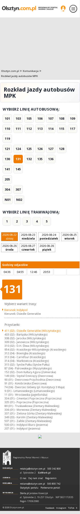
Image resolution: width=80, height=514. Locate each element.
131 (18, 159)
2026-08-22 (9, 236)
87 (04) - (28, 368)
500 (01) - (26, 425)
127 (50, 149)
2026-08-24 (49, 236)
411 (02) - (32, 331)
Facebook (49, 508)
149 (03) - (28, 376)
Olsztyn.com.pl (10, 71)
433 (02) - (25, 334)
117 (72, 129)
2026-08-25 (69, 236)
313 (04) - (25, 357)
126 (40, 149)
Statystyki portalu (29, 487)
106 (40, 118)
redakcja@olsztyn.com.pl (32, 468)
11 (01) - (25, 395)
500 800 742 (53, 483)
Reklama (7, 483)
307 (18, 189)
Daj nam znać (35, 478)
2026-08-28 (47, 247)
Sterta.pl (24, 493)
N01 (8, 200)
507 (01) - (27, 421)
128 (61, 149)
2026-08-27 (28, 247)
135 (40, 159)
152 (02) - (30, 372)
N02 (19, 200)
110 (7, 129)
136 (50, 159)
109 (72, 118)
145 (18, 169)
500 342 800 (54, 468)
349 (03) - (28, 417)
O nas (23, 478)
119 (7, 138)
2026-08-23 (28, 236)
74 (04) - (34, 387)
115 (61, 129)
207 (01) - (22, 428)
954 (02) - (35, 349)
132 (29, 159)
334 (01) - (32, 398)
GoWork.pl (44, 472)
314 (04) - (26, 361)
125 (29, 149)
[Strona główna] (30, 8)
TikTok (71, 508)
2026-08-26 (9, 247)
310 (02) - (26, 346)
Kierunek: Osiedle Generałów (22, 314)
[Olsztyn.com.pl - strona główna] (7, 457)
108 (61, 118)
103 (18, 118)
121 (7, 149)
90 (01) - (32, 380)
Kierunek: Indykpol (15, 310)
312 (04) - (24, 353)
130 (7, 159)
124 (18, 149)
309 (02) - (26, 342)
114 (50, 129)
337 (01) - (33, 413)
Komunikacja (31, 71)
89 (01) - (31, 406)
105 (29, 118)
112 (29, 129)
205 (7, 179)
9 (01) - (29, 391)
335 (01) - (26, 402)
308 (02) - (25, 338)
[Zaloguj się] (63, 8)
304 (7, 189)
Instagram (61, 508)
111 (18, 129)
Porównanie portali (50, 487)
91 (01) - (25, 383)
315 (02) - (26, 364)
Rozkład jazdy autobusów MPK (19, 76)
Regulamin (51, 478)
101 (7, 118)
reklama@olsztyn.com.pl (32, 483)
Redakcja (8, 468)
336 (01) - (30, 410)
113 (40, 129)
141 (7, 169)
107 (50, 118)
